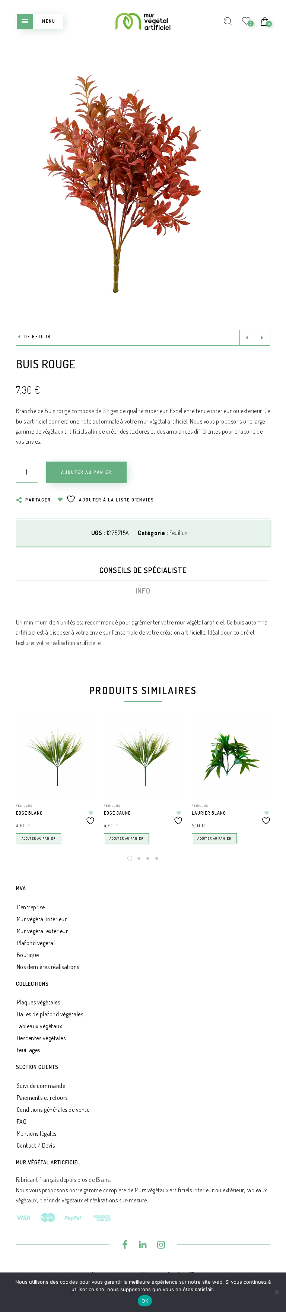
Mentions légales (37, 1133)
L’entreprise (31, 907)
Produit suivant (262, 337)
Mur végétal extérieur (42, 931)
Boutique (28, 955)
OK (145, 1301)
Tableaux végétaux (40, 1026)
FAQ (22, 1121)
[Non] (276, 1292)
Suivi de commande (41, 1085)
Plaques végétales (38, 1002)
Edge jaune (117, 813)
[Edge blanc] (55, 756)
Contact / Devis (36, 1145)
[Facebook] (125, 1245)
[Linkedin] (143, 1245)
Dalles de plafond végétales (50, 1014)
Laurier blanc (209, 813)
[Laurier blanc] (231, 756)
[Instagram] (161, 1245)
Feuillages (28, 1050)
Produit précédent (247, 337)
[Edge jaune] (143, 756)
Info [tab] (143, 590)
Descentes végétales (41, 1038)
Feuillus (178, 533)
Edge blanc (29, 813)
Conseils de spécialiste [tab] (143, 570)
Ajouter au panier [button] (38, 838)
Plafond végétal (36, 943)
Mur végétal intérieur (42, 919)
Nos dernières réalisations (48, 966)
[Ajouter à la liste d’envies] (91, 817)
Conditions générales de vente (53, 1109)
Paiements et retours (42, 1097)
